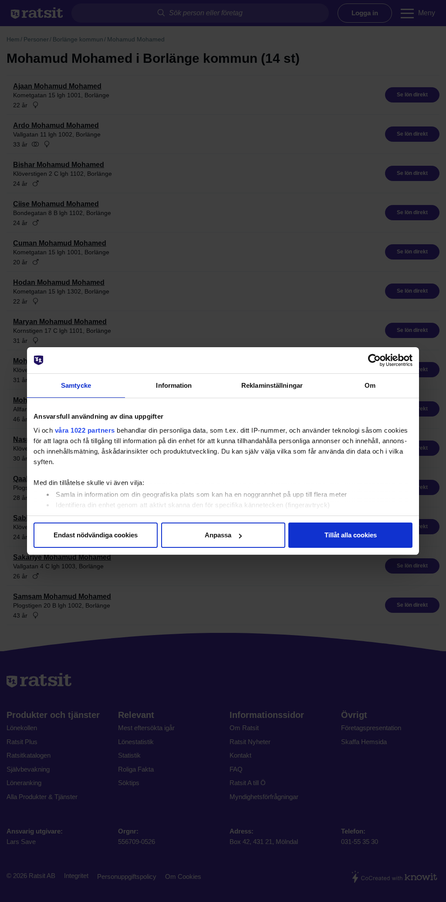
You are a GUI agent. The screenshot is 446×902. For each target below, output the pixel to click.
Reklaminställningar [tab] (272, 385)
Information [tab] (174, 385)
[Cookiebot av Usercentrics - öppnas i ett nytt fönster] (374, 360)
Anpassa (218, 535)
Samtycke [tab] (76, 385)
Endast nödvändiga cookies (96, 535)
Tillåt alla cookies (350, 535)
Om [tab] (370, 385)
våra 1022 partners (85, 430)
